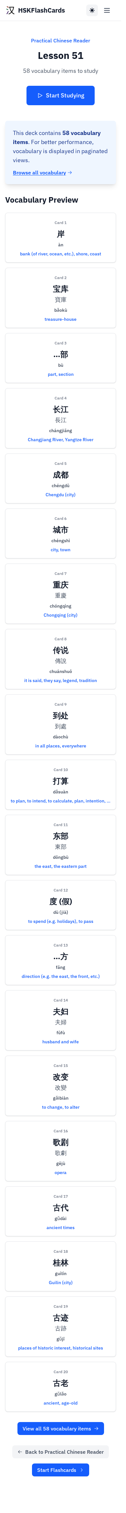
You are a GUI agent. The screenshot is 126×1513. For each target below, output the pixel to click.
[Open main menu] (106, 10)
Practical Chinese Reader (60, 40)
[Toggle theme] (92, 10)
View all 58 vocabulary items (57, 1428)
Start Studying (65, 95)
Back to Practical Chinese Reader (64, 1452)
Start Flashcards (56, 1470)
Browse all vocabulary (39, 172)
